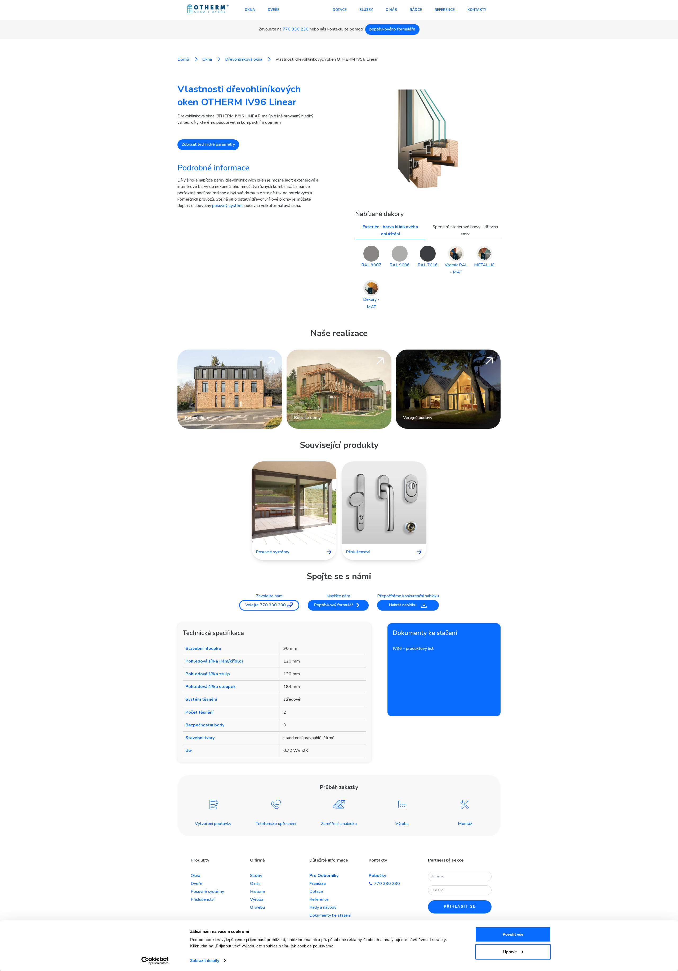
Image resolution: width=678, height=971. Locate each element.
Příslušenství (203, 899)
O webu (257, 907)
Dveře (273, 9)
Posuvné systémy (207, 891)
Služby (366, 9)
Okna (250, 9)
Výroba (256, 899)
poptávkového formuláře (392, 29)
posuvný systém (227, 206)
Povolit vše (513, 934)
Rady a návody (322, 907)
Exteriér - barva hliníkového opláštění (390, 230)
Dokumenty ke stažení (330, 915)
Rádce (416, 9)
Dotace (340, 9)
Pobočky (377, 876)
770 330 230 (296, 29)
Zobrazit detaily (204, 960)
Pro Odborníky (323, 876)
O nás (391, 9)
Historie (257, 891)
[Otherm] (207, 9)
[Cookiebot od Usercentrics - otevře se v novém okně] (155, 961)
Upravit (510, 951)
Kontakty (476, 9)
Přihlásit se (460, 906)
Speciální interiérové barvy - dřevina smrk (465, 230)
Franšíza (317, 883)
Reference (445, 9)
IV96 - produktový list (413, 648)
